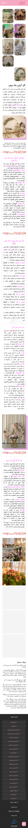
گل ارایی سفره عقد (13, 737)
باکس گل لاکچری (17, 105)
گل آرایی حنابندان (13, 779)
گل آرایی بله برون (13, 749)
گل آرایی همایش (13, 760)
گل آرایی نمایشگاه (13, 764)
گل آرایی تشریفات (13, 775)
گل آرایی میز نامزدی (10, 250)
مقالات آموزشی (13, 790)
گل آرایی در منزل (13, 768)
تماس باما (13, 798)
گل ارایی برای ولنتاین (13, 756)
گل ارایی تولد (13, 752)
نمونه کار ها (13, 794)
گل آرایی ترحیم (13, 771)
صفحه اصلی (13, 722)
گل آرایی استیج (13, 787)
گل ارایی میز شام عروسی (13, 733)
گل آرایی (11, 331)
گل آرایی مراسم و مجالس (13, 166)
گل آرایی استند (13, 783)
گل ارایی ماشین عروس (13, 741)
